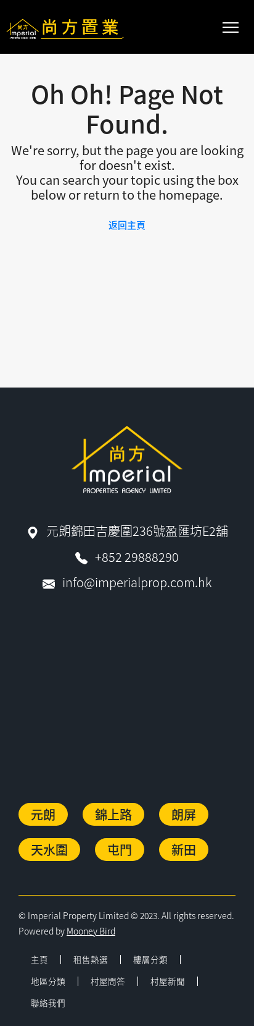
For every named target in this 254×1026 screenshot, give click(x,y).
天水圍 (49, 850)
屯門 (119, 850)
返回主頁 (127, 224)
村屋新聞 (167, 981)
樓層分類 (150, 959)
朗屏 (183, 814)
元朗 (43, 814)
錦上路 (113, 814)
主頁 (39, 959)
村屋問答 (108, 981)
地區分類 (48, 981)
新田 (183, 850)
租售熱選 (90, 959)
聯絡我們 (48, 1002)
